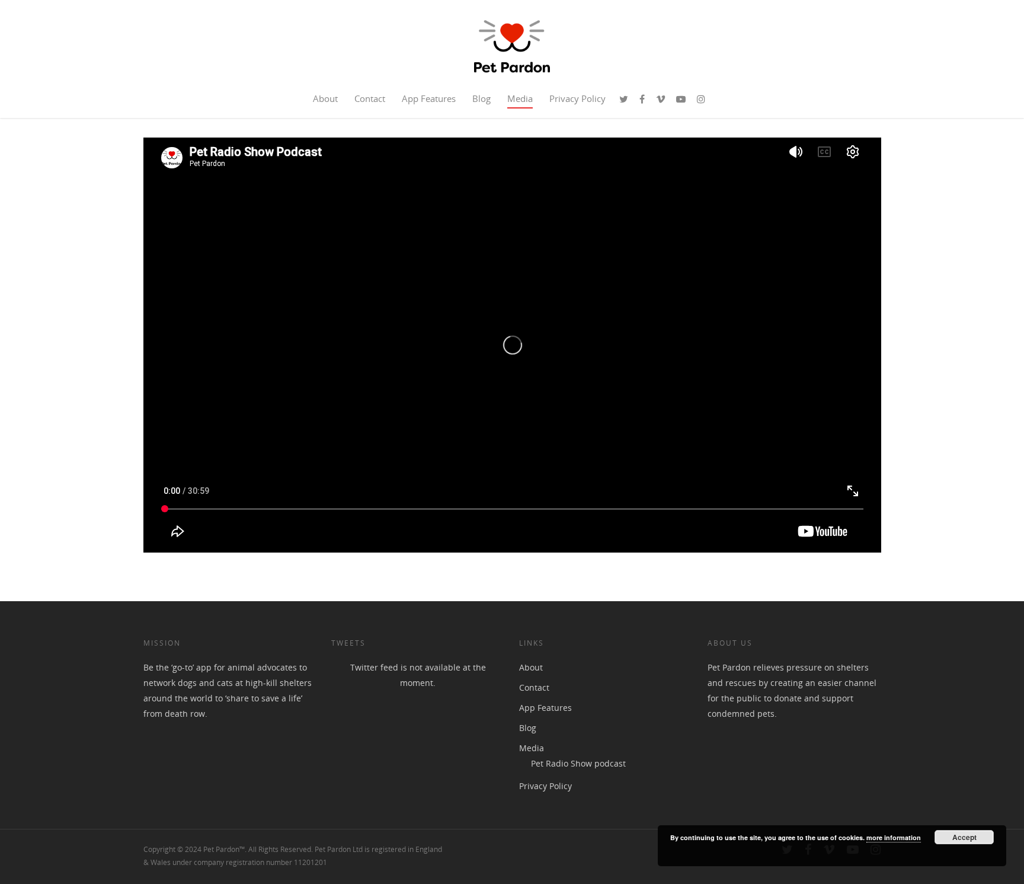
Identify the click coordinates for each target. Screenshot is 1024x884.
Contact (369, 98)
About (325, 98)
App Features (429, 98)
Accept (964, 837)
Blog (481, 98)
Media (520, 98)
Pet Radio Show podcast (578, 763)
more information (893, 837)
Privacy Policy (577, 98)
